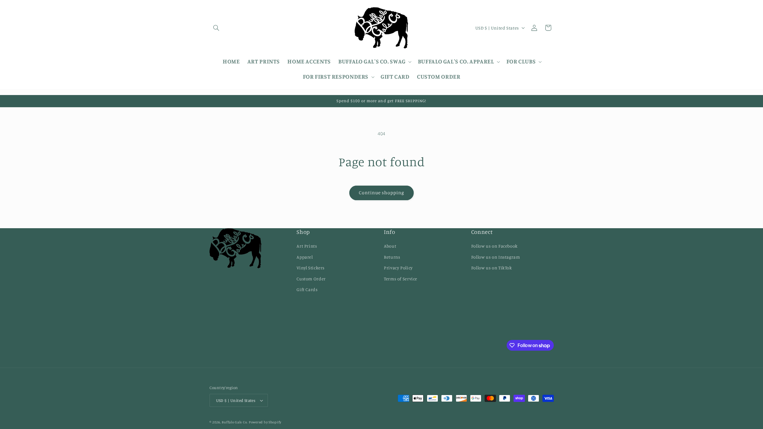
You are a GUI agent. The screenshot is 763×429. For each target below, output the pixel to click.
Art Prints (307, 245)
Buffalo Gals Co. (235, 422)
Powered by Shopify (265, 422)
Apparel (305, 256)
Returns (392, 256)
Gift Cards (307, 289)
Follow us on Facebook (494, 245)
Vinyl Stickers (311, 267)
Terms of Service (400, 278)
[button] (216, 28)
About (390, 245)
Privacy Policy (398, 267)
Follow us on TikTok (491, 267)
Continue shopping (381, 192)
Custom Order (311, 278)
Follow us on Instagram (495, 256)
